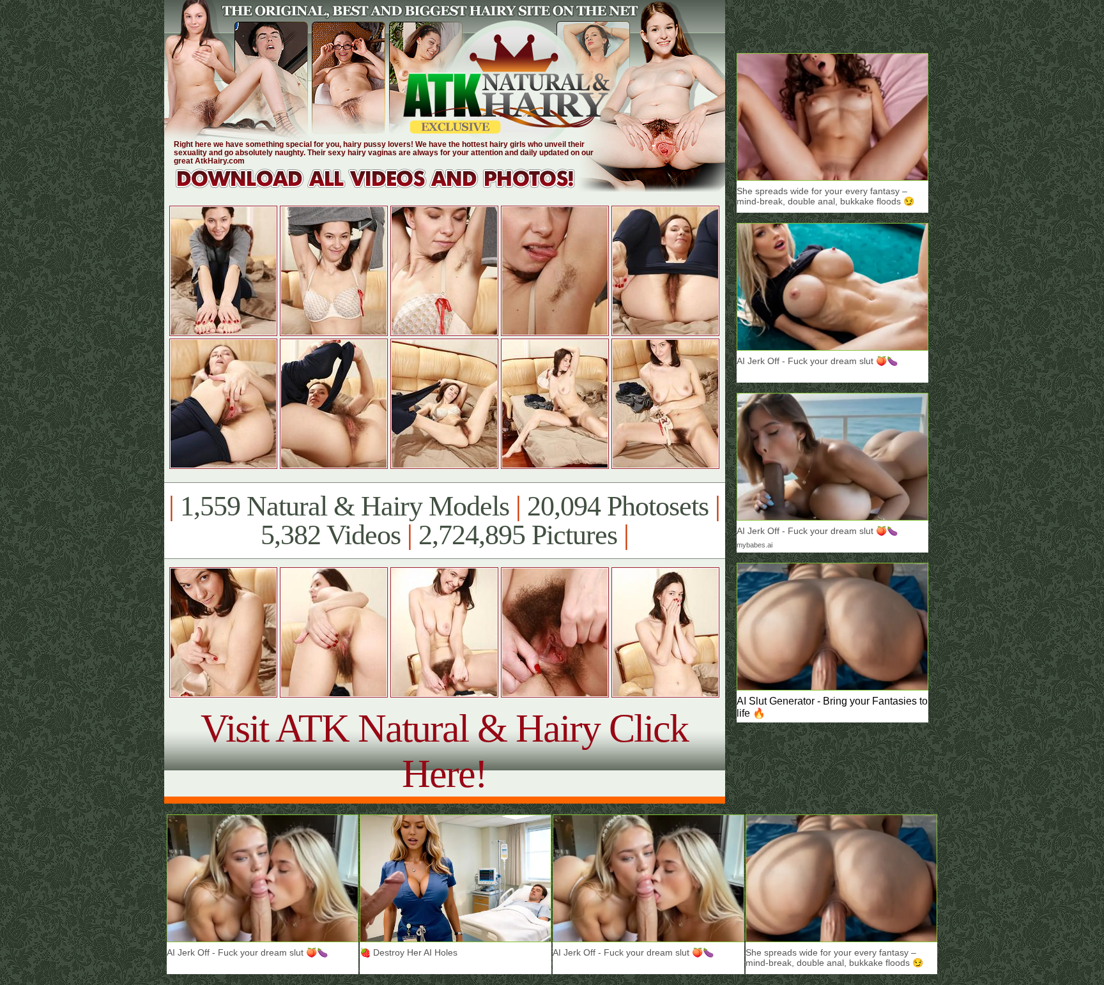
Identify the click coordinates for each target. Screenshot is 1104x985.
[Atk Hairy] (387, 188)
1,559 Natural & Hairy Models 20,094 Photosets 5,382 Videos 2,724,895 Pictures (444, 520)
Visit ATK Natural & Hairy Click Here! (444, 750)
